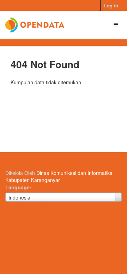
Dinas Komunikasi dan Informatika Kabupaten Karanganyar (59, 176)
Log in (111, 5)
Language (17, 187)
